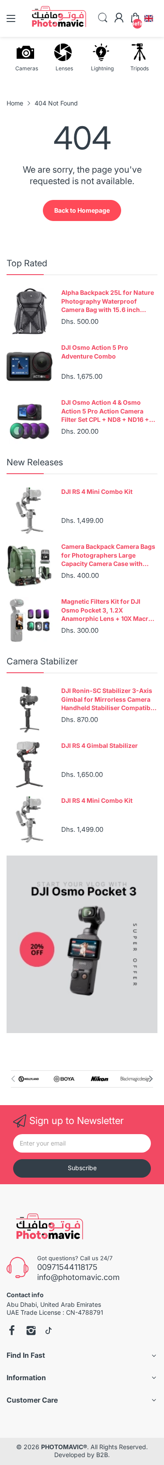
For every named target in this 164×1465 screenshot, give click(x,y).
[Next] (13, 1078)
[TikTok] (48, 1331)
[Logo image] (28, 1078)
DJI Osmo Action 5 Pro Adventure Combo (94, 352)
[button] (148, 18)
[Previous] (151, 1078)
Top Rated (27, 263)
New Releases (35, 462)
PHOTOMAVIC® (64, 1446)
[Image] (82, 944)
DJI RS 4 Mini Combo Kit (97, 491)
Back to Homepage (82, 210)
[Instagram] (31, 1331)
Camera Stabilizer (42, 661)
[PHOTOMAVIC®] (47, 1228)
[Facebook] (12, 1331)
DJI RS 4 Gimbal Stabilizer (99, 745)
